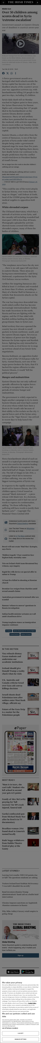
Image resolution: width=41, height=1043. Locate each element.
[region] (20, 1009)
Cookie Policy (32, 1003)
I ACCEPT (20, 1033)
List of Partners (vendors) (10, 1028)
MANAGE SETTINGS (20, 1039)
